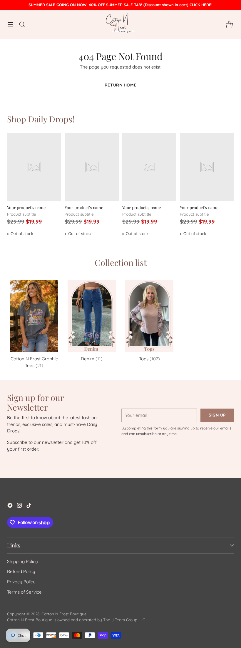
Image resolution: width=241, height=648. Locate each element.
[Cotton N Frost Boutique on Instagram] (19, 506)
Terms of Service (24, 592)
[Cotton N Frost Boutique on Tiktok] (28, 506)
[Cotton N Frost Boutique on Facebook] (10, 506)
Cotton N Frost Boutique (64, 614)
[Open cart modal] (229, 25)
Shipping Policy (22, 561)
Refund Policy (21, 571)
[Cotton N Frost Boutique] (120, 24)
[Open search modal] (22, 25)
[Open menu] (10, 25)
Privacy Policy (21, 581)
